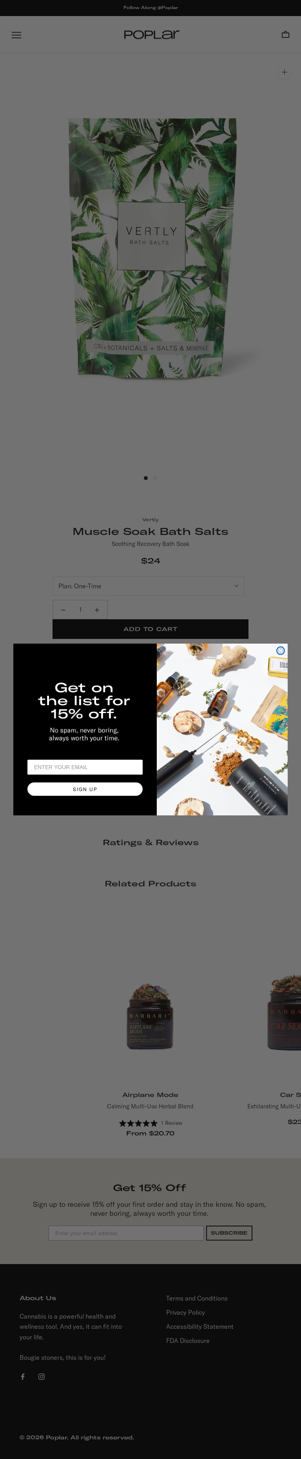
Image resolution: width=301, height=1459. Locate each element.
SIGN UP (85, 789)
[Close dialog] (281, 651)
